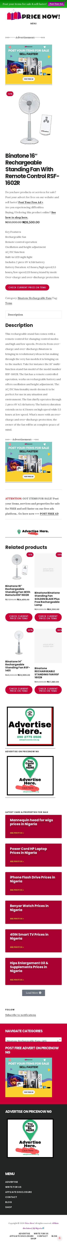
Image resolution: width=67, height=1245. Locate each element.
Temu (8, 303)
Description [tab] (15, 314)
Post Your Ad (56, 4)
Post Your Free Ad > (30, 202)
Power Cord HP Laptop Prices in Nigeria (28, 850)
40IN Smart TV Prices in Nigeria (29, 936)
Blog (8, 1202)
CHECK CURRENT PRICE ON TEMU (27, 287)
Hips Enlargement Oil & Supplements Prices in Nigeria (29, 967)
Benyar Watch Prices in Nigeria (29, 907)
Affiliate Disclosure (18, 1192)
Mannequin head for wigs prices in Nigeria (31, 822)
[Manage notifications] (59, 1238)
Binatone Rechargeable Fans (35, 298)
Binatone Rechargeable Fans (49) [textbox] (32, 1040)
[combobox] (33, 1039)
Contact (11, 1197)
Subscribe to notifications (20, 1014)
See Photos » (17, 833)
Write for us (13, 1187)
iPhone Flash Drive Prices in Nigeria (32, 879)
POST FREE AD (49, 513)
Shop (8, 1207)
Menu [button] (33, 23)
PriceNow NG (33, 14)
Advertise (11, 1182)
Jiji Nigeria (37, 1228)
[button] (33, 993)
